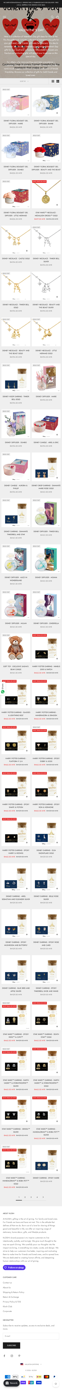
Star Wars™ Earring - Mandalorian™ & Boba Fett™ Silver (46, 1132)
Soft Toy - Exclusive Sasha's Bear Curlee (16, 668)
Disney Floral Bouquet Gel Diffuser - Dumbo (16, 168)
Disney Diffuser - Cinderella (46, 623)
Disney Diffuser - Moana (46, 577)
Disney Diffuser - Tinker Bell (46, 531)
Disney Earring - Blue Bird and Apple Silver (16, 989)
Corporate (7, 1311)
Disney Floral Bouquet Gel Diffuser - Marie (16, 122)
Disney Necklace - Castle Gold (16, 258)
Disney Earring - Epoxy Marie (46, 1178)
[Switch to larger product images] (53, 81)
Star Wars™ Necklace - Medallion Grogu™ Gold (46, 214)
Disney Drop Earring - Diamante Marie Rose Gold (46, 487)
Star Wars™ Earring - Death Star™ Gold (46, 1035)
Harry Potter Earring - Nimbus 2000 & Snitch (46, 668)
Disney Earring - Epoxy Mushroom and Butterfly (15, 943)
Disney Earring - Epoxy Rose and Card (46, 943)
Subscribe (11, 1345)
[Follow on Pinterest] (19, 1355)
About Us (7, 1287)
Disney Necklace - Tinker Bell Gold (16, 306)
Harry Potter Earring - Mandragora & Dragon (46, 714)
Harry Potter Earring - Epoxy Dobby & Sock (46, 760)
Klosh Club (7, 1306)
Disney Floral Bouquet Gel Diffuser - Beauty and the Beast (46, 168)
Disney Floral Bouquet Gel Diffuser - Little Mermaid (16, 214)
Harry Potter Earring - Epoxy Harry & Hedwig (15, 852)
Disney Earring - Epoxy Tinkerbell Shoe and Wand (46, 989)
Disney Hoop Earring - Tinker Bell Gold (16, 398)
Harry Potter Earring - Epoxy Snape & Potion (15, 806)
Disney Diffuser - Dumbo (16, 442)
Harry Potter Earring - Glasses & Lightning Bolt (16, 714)
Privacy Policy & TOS (12, 1301)
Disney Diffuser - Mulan (16, 623)
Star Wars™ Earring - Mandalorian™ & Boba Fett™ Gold (16, 1181)
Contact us (7, 1282)
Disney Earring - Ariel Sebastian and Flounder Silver (16, 897)
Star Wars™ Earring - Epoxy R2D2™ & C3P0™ (16, 1035)
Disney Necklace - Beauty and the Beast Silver (46, 306)
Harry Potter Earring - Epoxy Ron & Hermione (46, 806)
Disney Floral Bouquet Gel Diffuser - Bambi (46, 122)
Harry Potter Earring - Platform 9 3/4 (15, 760)
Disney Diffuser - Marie (46, 396)
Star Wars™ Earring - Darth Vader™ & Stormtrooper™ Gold (46, 1083)
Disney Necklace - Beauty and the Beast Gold (15, 352)
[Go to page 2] (43, 1197)
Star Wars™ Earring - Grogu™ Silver (16, 1130)
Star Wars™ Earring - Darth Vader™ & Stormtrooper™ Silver (16, 1083)
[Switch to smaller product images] (58, 81)
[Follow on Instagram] (11, 1355)
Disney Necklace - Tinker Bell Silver (46, 260)
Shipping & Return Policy (13, 1292)
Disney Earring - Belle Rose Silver (46, 897)
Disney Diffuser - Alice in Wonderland (16, 579)
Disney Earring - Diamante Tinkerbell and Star (16, 533)
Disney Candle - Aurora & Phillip (15, 487)
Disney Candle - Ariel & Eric (46, 442)
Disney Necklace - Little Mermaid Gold (46, 352)
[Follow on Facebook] (4, 1355)
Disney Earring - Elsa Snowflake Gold (46, 852)
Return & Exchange (11, 1297)
